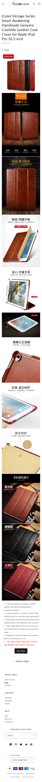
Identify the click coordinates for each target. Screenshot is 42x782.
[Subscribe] (34, 735)
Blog (6, 683)
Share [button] (6, 50)
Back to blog (22, 661)
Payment (8, 698)
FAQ (6, 716)
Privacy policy (15, 777)
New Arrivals (10, 680)
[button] (2, 4)
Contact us (9, 722)
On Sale (8, 685)
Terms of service (27, 777)
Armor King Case (18, 773)
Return (7, 704)
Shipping (8, 701)
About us (8, 719)
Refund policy (30, 773)
